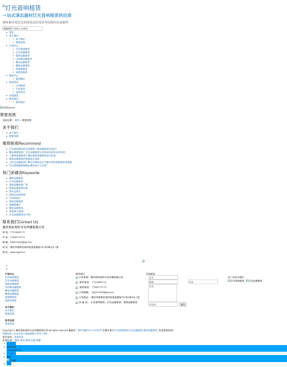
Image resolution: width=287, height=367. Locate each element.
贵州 (22, 340)
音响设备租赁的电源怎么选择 (24, 158)
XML (45, 333)
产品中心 (13, 45)
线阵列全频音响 (17, 194)
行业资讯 (20, 88)
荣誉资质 (20, 42)
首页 (11, 32)
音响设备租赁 (23, 55)
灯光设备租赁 (23, 52)
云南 (33, 340)
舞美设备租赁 (23, 65)
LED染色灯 (15, 198)
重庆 (17, 340)
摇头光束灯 (15, 191)
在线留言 (13, 95)
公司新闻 (20, 85)
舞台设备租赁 (23, 62)
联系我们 (13, 98)
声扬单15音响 (16, 211)
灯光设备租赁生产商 (19, 214)
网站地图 (29, 333)
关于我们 (13, 35)
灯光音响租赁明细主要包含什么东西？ (29, 165)
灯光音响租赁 (23, 48)
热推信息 (7, 333)
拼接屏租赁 (21, 68)
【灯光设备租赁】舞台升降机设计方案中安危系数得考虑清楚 (40, 162)
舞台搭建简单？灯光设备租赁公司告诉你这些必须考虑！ (38, 152)
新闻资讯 (13, 82)
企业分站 (18, 333)
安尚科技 (9, 323)
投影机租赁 (21, 72)
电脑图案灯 (15, 204)
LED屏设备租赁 (24, 58)
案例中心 (13, 75)
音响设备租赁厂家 (18, 184)
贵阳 (27, 340)
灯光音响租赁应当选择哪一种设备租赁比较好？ (33, 148)
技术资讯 (20, 92)
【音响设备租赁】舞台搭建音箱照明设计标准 (32, 155)
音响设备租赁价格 (18, 188)
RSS (38, 333)
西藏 (38, 340)
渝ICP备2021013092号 (90, 330)
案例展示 (20, 78)
